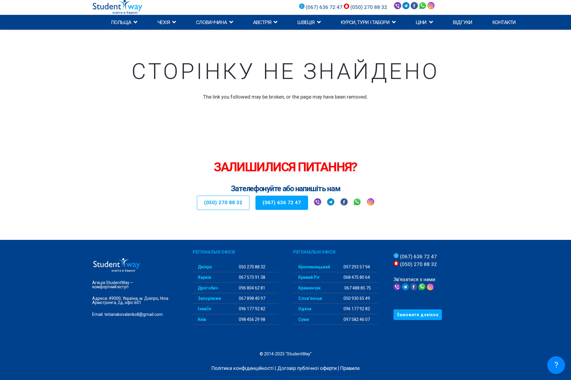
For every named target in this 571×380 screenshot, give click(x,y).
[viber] (398, 7)
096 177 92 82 (251, 308)
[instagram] (430, 7)
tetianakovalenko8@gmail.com (133, 314)
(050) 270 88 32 (368, 7)
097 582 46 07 (356, 319)
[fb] (344, 202)
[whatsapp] (422, 7)
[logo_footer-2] (135, 265)
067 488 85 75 (357, 288)
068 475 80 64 (356, 277)
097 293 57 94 (356, 267)
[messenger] (414, 7)
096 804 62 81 (251, 288)
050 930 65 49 (356, 298)
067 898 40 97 (251, 298)
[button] (134, 22)
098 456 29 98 (251, 319)
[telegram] (406, 7)
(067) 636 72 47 (324, 7)
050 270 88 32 (251, 267)
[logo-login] (129, 7)
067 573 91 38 (251, 277)
